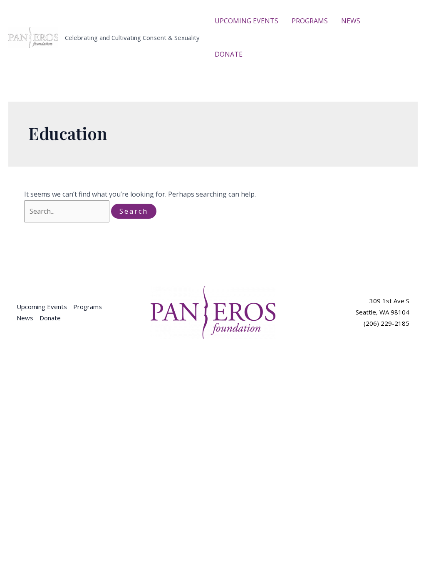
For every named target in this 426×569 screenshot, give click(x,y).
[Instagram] (395, 43)
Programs (87, 306)
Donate (50, 318)
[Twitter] (405, 32)
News (25, 318)
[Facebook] (393, 32)
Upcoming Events (42, 306)
